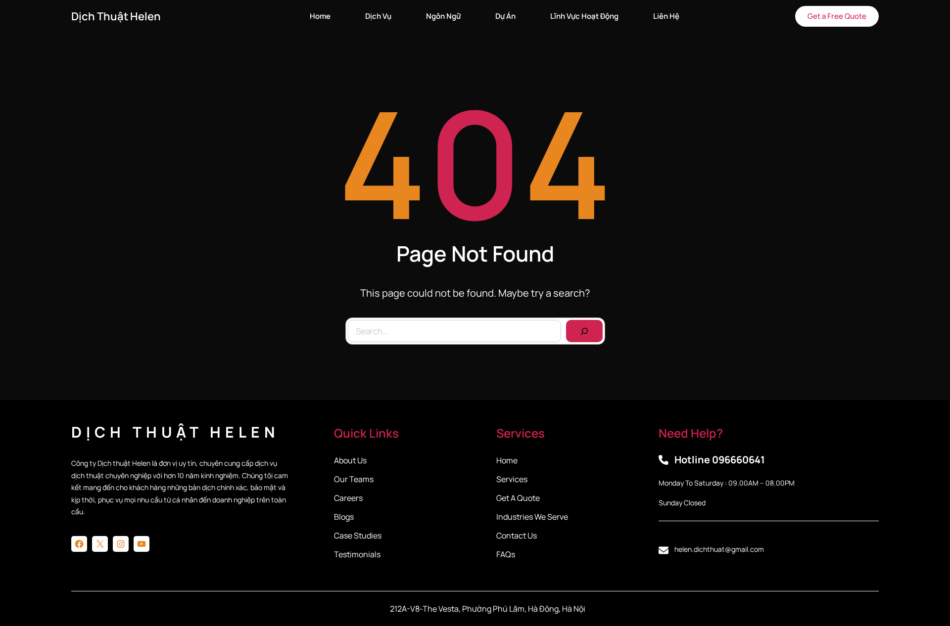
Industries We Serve (532, 516)
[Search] (584, 331)
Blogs (344, 516)
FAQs (505, 554)
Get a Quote (518, 497)
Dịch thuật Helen (116, 16)
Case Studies (357, 535)
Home (507, 460)
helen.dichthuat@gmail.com (719, 549)
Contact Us (516, 535)
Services (511, 479)
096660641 (738, 459)
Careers (348, 497)
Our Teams (354, 479)
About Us (350, 460)
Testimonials (357, 554)
